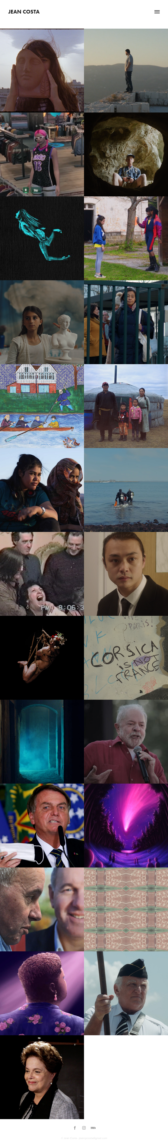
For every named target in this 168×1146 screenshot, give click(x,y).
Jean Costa (24, 11)
